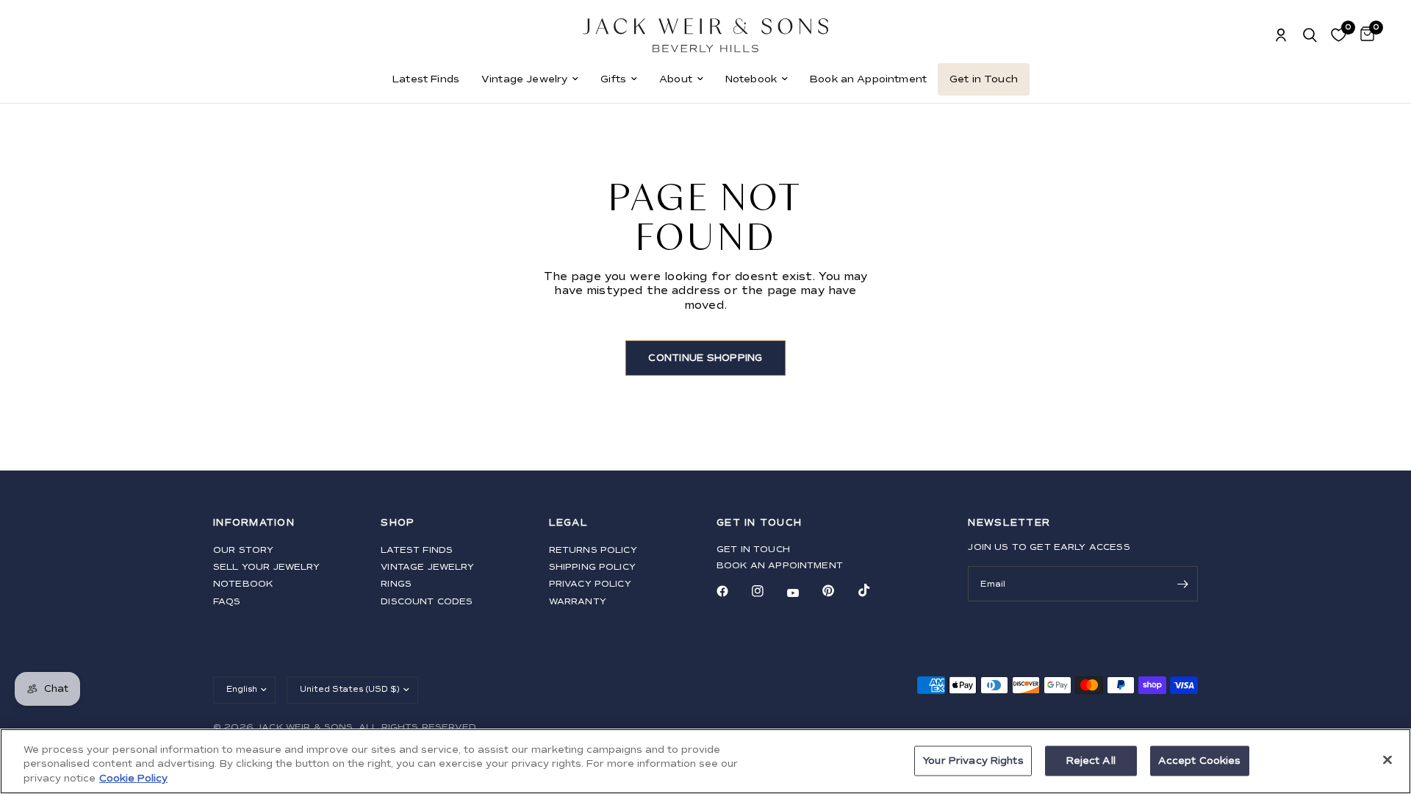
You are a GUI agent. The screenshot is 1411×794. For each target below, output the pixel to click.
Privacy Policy (590, 584)
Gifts (613, 79)
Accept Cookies (1199, 760)
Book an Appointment (868, 79)
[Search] (1310, 35)
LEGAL (568, 523)
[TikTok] (874, 590)
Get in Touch (983, 79)
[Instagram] (768, 591)
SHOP (397, 523)
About (675, 79)
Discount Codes (427, 601)
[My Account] (1281, 35)
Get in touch (753, 549)
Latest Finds (425, 79)
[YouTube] (803, 593)
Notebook (751, 79)
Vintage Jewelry (524, 79)
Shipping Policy (592, 567)
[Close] (1387, 759)
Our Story (243, 550)
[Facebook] (733, 591)
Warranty (577, 601)
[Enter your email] (1183, 583)
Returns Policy (593, 550)
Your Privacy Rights (972, 760)
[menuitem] (425, 79)
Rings (396, 584)
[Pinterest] (838, 591)
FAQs (227, 601)
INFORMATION (254, 523)
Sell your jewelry (266, 567)
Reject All (1091, 760)
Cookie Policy (133, 778)
